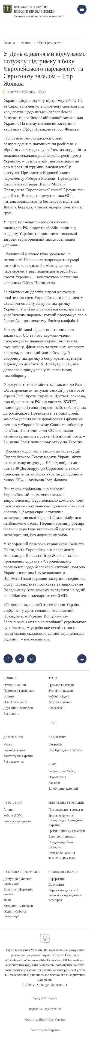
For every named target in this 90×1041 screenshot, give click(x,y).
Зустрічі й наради (60, 690)
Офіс (52, 764)
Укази (7, 744)
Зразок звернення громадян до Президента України (65, 820)
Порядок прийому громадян (61, 844)
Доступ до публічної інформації (17, 881)
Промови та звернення (19, 690)
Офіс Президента (49, 42)
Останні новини (14, 685)
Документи (13, 737)
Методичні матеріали (18, 905)
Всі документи (13, 761)
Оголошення (57, 777)
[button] (19, 658)
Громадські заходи (61, 685)
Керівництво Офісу (61, 771)
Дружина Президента (18, 707)
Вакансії (54, 782)
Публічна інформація (22, 871)
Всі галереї (55, 707)
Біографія (55, 744)
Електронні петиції (61, 836)
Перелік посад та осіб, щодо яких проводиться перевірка (64, 895)
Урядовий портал (45, 998)
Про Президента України (65, 750)
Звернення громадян (66, 802)
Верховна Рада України (45, 1009)
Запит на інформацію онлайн (18, 891)
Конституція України (18, 756)
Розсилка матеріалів (17, 821)
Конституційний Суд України (45, 1019)
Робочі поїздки (58, 696)
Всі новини (11, 713)
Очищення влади (63, 871)
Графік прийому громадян (66, 830)
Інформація (56, 878)
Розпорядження (14, 750)
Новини (26, 42)
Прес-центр (12, 802)
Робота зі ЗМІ (13, 815)
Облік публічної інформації (14, 913)
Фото (52, 678)
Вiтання (8, 696)
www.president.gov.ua (71, 970)
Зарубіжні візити (60, 702)
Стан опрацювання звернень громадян (61, 855)
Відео (53, 722)
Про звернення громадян (65, 809)
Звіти (7, 900)
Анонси (8, 809)
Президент (57, 737)
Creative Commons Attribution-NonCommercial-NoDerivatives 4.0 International (44, 957)
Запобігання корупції (63, 788)
